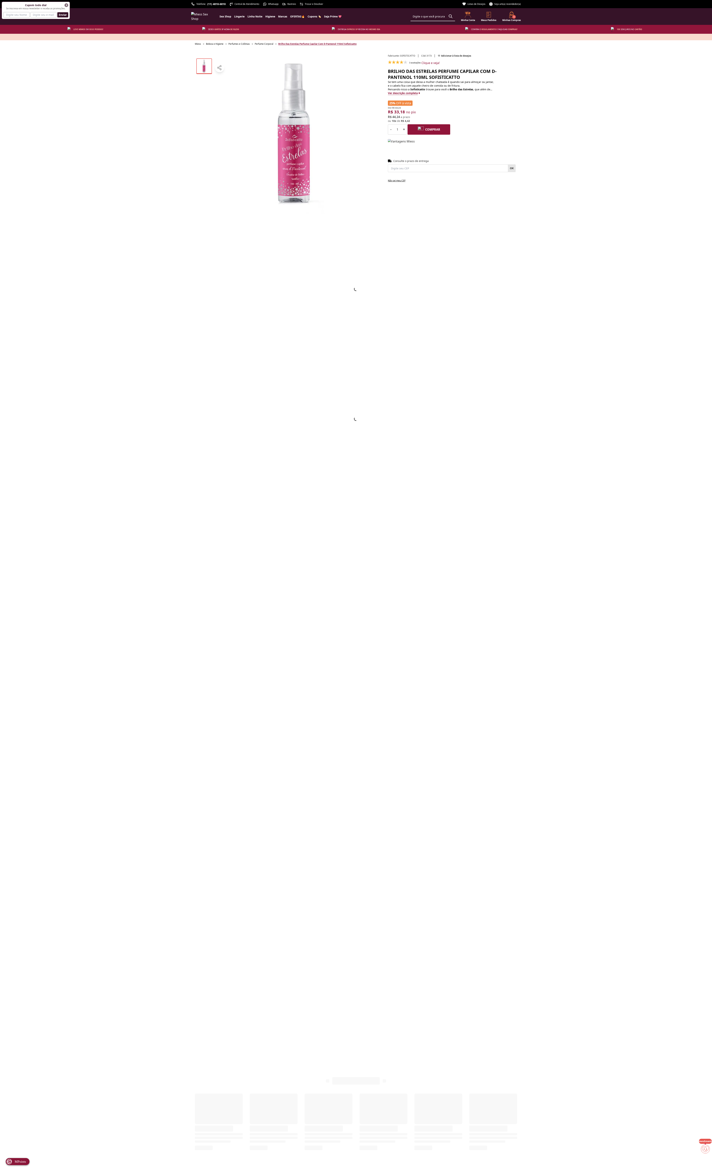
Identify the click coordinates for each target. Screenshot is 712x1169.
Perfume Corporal (264, 43)
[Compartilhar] (219, 67)
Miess (198, 43)
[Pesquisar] (450, 16)
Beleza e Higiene (214, 43)
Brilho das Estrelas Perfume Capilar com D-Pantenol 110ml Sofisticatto (317, 43)
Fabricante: (401, 55)
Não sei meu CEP (397, 180)
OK (512, 168)
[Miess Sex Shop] (202, 16)
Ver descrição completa (403, 93)
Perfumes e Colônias (239, 43)
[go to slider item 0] (204, 66)
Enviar (63, 15)
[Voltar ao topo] (705, 1160)
